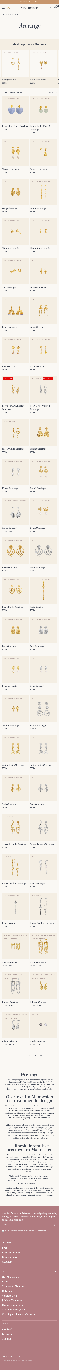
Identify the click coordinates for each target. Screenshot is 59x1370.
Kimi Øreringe (9, 327)
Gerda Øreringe (10, 527)
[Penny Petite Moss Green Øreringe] (43, 109)
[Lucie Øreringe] (15, 350)
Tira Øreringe (9, 287)
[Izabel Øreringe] (43, 472)
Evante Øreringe (38, 366)
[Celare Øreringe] (15, 946)
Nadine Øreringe (10, 725)
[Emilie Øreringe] (43, 1025)
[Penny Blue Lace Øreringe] (15, 109)
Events (6, 1281)
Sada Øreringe (9, 804)
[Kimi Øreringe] (15, 310)
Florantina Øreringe (40, 248)
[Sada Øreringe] (15, 788)
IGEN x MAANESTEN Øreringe (13, 408)
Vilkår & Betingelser (13, 1309)
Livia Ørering (36, 607)
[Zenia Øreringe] (43, 310)
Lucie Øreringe (9, 366)
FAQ (4, 1247)
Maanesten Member (13, 1286)
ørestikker (23, 1133)
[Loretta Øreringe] (43, 271)
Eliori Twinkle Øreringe (14, 883)
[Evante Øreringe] (43, 350)
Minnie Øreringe (10, 248)
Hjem (3, 14)
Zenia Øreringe (37, 327)
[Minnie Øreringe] (15, 231)
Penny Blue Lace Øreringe (15, 126)
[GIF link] (9, 8)
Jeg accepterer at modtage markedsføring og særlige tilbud (25, 1230)
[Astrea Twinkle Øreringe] (15, 827)
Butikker (7, 1290)
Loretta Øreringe (38, 287)
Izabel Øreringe (38, 488)
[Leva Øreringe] (15, 630)
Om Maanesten (10, 1277)
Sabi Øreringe (9, 79)
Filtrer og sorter (13, 92)
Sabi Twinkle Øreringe (13, 448)
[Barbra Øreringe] (43, 946)
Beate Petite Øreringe (12, 607)
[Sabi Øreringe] (15, 63)
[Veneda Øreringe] (43, 152)
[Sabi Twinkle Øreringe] (15, 432)
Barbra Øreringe (38, 962)
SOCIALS (6, 1324)
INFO (4, 1271)
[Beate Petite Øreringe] (15, 590)
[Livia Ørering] (43, 590)
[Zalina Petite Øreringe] (15, 748)
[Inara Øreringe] (43, 867)
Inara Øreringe (37, 883)
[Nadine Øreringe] (15, 708)
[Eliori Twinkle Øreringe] (15, 867)
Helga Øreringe (9, 208)
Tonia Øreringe (37, 527)
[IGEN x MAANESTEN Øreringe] (15, 389)
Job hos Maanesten (12, 1300)
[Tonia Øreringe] (43, 511)
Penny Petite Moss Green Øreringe (42, 128)
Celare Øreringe (10, 962)
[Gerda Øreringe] (15, 511)
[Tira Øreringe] (15, 271)
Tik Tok (6, 1338)
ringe (50, 1113)
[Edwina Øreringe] (43, 985)
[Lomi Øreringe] (15, 669)
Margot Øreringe (10, 169)
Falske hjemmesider (13, 1304)
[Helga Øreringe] (15, 192)
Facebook (7, 1329)
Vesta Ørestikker (38, 79)
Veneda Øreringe (38, 169)
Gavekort (7, 1261)
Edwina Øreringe (38, 1002)
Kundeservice (10, 1257)
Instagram (7, 1334)
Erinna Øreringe (38, 448)
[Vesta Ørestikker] (43, 63)
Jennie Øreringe (38, 208)
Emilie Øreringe (38, 1041)
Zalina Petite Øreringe (13, 765)
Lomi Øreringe (9, 685)
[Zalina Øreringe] (43, 708)
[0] (55, 8)
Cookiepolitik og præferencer (18, 1314)
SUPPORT (6, 1242)
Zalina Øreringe (38, 725)
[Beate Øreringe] (15, 550)
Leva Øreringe (9, 646)
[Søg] (51, 8)
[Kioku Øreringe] (15, 472)
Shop (9, 14)
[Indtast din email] (54, 1225)
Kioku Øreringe (10, 488)
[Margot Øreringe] (15, 152)
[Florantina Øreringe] (43, 231)
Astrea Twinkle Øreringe (14, 843)
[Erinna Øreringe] (43, 432)
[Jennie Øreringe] (43, 192)
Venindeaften (9, 1295)
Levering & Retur (12, 1252)
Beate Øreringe (9, 567)
